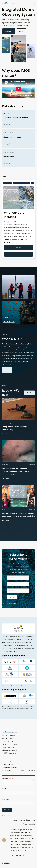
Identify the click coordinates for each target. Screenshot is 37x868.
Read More (5, 434)
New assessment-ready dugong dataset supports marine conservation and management (17, 471)
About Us (7, 370)
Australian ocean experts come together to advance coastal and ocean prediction (18, 514)
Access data (8, 31)
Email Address (7, 778)
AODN (3, 464)
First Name (6, 789)
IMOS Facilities (10, 296)
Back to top (30, 770)
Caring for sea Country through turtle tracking (14, 428)
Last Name (6, 799)
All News (29, 392)
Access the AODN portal (18, 254)
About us (21, 31)
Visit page (5, 124)
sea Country (8, 423)
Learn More (18, 247)
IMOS (3, 423)
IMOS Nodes (9, 321)
